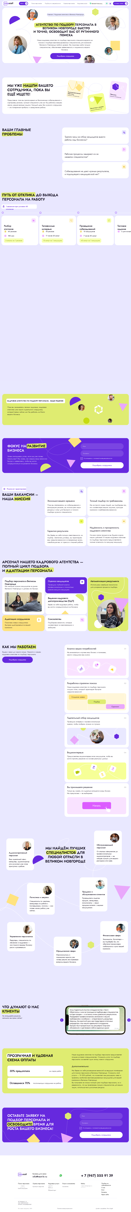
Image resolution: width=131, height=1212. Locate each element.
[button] (120, 3)
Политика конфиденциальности (64, 1208)
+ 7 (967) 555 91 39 (97, 1175)
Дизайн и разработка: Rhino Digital (104, 1208)
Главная (50, 14)
